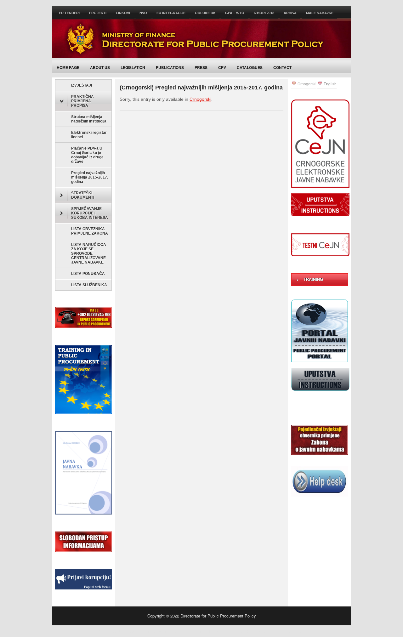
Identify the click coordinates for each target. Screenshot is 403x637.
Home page (68, 67)
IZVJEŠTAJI (81, 85)
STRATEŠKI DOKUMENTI (82, 195)
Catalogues (250, 67)
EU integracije (170, 13)
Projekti (97, 13)
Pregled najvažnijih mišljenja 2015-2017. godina (89, 177)
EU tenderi (69, 13)
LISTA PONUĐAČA (88, 273)
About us (100, 67)
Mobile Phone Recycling (254, 631)
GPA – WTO (234, 13)
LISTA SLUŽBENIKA (89, 285)
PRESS (201, 67)
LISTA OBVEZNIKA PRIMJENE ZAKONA (89, 231)
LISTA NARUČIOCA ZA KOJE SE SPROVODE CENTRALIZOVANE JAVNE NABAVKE (88, 253)
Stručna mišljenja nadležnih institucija (88, 119)
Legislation (133, 67)
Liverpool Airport (221, 631)
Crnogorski (200, 99)
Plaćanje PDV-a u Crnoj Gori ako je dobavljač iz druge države (87, 155)
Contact (282, 67)
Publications (170, 67)
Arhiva (290, 13)
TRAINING (313, 279)
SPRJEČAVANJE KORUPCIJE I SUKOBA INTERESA (89, 213)
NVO (143, 13)
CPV (222, 67)
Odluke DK (205, 13)
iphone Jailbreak (292, 631)
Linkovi (123, 13)
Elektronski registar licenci (89, 134)
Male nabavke (319, 13)
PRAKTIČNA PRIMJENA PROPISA (82, 101)
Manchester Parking (174, 631)
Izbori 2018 (264, 13)
